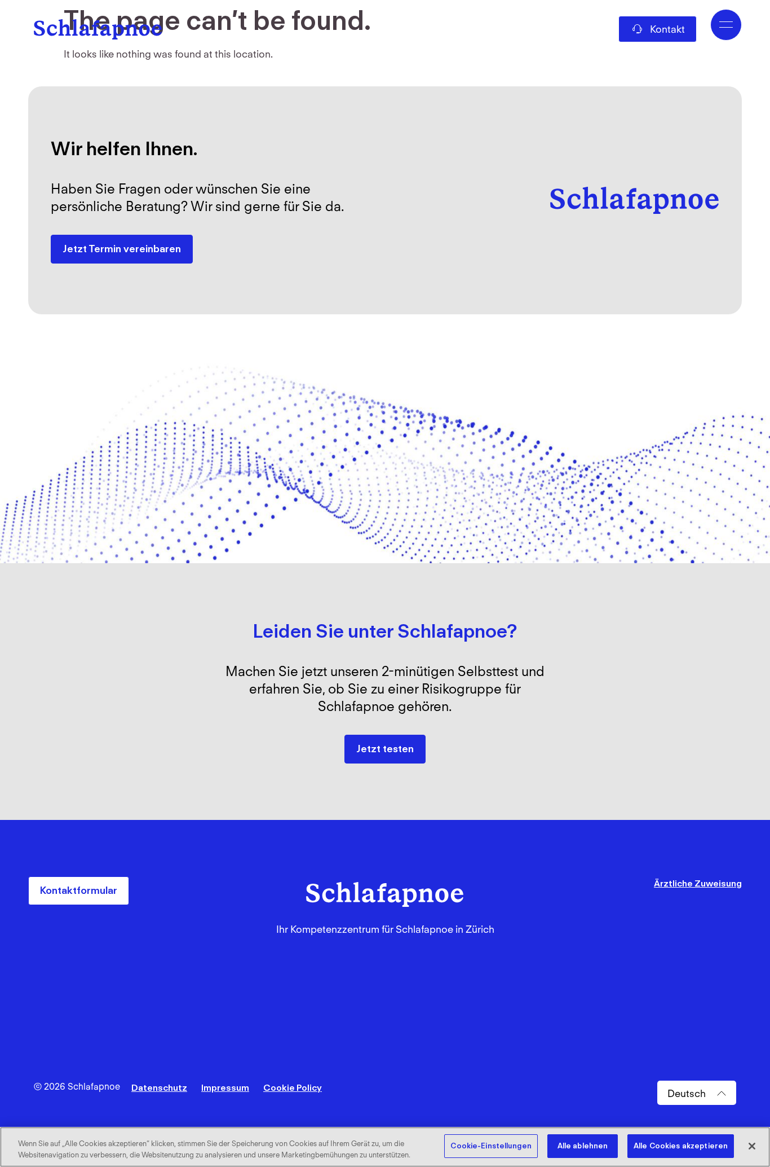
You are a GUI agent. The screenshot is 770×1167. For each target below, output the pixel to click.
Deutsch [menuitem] (686, 1093)
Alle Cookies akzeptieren (681, 1146)
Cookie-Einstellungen (491, 1146)
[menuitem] (696, 1093)
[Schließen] (752, 1146)
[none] (696, 1093)
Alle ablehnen (582, 1146)
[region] (385, 1147)
